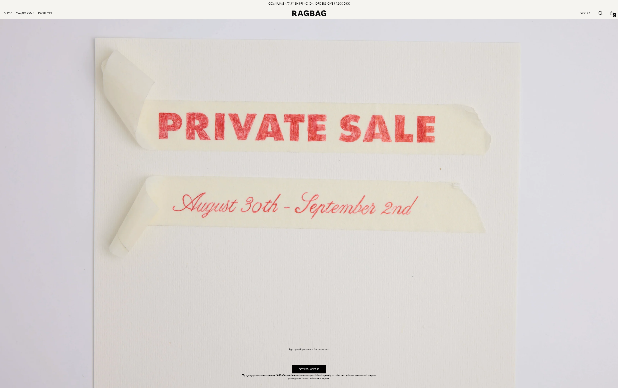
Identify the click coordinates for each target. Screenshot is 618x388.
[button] (600, 13)
